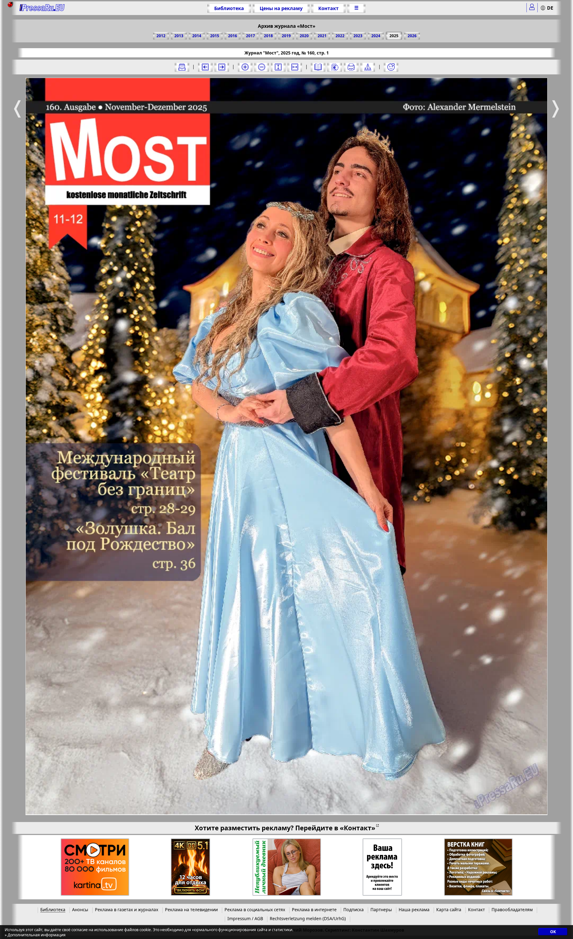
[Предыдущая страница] (205, 67)
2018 (268, 35)
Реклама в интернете (314, 910)
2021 (322, 35)
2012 (160, 35)
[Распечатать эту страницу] (351, 67)
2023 (357, 35)
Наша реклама (414, 910)
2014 (196, 35)
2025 (393, 35)
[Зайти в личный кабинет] (532, 7)
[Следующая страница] (222, 67)
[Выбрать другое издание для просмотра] (182, 67)
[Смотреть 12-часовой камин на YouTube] (191, 867)
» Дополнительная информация (35, 934)
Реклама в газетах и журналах (126, 910)
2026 (412, 35)
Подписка (353, 910)
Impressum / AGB (245, 918)
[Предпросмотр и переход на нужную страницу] (318, 67)
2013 (178, 35)
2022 (340, 35)
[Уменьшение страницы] (261, 67)
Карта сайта (448, 910)
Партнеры (381, 910)
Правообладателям (512, 910)
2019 (286, 35)
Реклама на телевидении (191, 910)
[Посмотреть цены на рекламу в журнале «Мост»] (334, 67)
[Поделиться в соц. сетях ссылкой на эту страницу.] (368, 67)
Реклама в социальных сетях (254, 910)
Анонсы (80, 910)
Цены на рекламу (281, 8)
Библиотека (229, 8)
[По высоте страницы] (278, 67)
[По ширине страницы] (295, 67)
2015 (214, 35)
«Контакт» (357, 827)
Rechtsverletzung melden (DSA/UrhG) (308, 918)
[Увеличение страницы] (245, 67)
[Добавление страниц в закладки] (391, 67)
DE (550, 7)
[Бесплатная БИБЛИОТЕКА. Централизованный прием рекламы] (42, 8)
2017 (250, 35)
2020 (304, 35)
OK (553, 931)
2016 (232, 35)
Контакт (328, 8)
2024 (375, 35)
